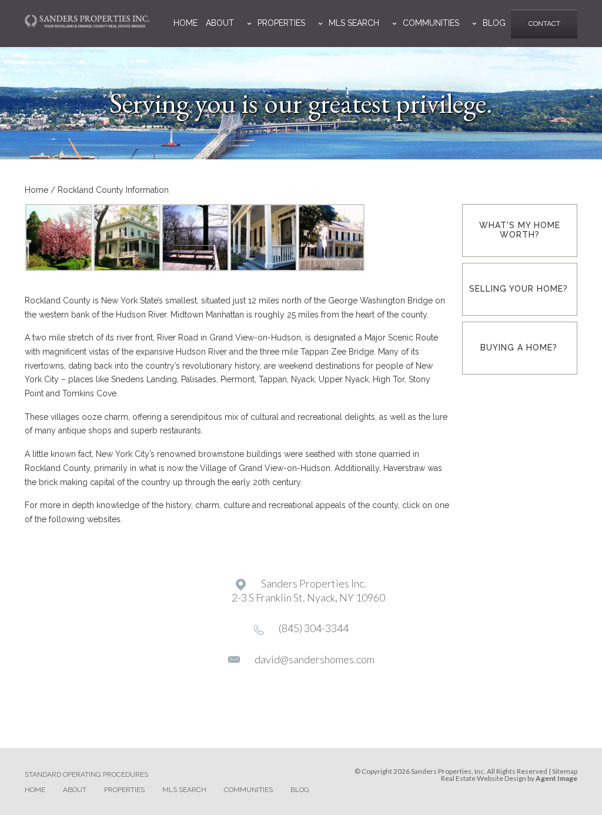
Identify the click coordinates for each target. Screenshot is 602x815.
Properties (281, 23)
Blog (494, 23)
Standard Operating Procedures (86, 774)
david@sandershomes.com (314, 659)
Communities (431, 23)
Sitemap (564, 771)
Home (185, 23)
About (220, 23)
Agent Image (556, 778)
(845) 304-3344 (314, 628)
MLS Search (354, 23)
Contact (544, 23)
